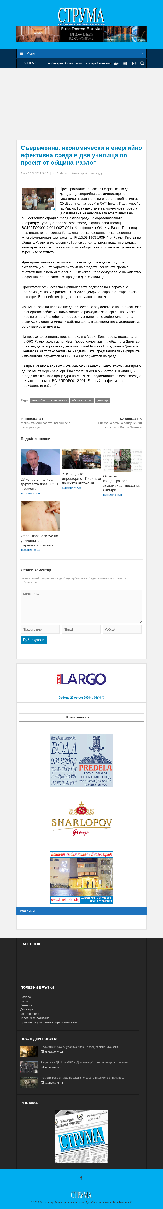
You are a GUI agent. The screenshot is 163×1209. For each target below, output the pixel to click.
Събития (62, 173)
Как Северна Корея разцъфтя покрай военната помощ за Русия (90, 63)
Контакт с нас (29, 1013)
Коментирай (79, 173)
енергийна (38, 400)
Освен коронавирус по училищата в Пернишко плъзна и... (39, 540)
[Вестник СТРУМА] (81, 16)
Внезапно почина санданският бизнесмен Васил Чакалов (120, 423)
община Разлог (82, 400)
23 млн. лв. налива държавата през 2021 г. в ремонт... (40, 484)
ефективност (59, 400)
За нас (25, 1001)
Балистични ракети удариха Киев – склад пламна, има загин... (81, 1047)
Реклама (26, 1005)
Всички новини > (77, 717)
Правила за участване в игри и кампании (48, 1022)
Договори (26, 1009)
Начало (25, 996)
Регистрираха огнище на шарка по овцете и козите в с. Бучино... (82, 1077)
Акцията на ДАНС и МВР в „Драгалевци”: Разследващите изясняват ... (86, 1062)
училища (102, 400)
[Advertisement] (81, 103)
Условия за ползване (34, 1018)
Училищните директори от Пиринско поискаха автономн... (81, 478)
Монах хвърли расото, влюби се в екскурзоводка (45, 423)
